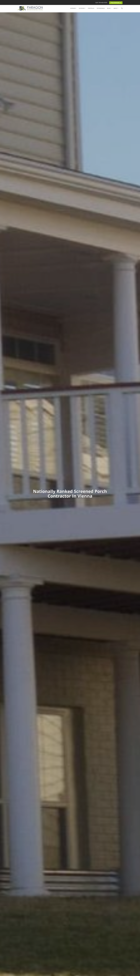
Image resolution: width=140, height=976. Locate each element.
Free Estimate (115, 3)
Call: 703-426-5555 (101, 2)
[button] (73, 8)
